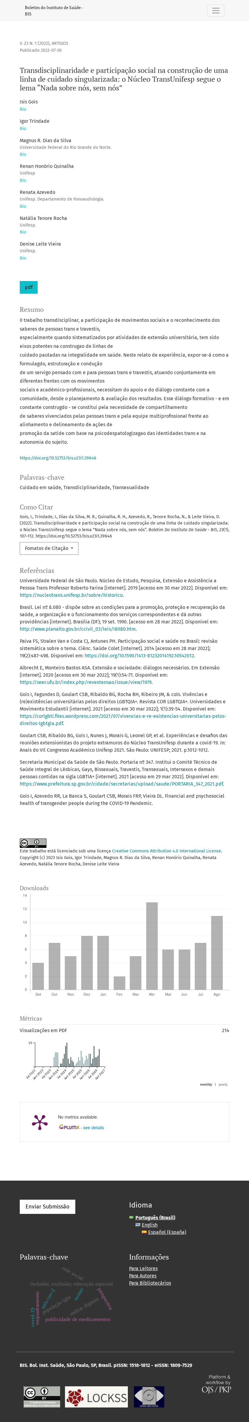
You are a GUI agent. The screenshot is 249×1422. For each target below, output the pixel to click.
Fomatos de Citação (47, 548)
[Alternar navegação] (215, 11)
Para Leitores (143, 1268)
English (150, 1225)
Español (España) (167, 1232)
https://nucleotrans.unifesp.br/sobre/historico (71, 595)
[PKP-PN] (96, 1396)
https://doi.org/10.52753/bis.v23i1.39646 (58, 458)
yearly (223, 1085)
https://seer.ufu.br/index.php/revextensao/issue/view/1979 (86, 682)
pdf (28, 287)
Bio (23, 109)
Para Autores (142, 1276)
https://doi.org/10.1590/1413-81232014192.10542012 (139, 656)
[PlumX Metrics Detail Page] (40, 1122)
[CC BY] (41, 1396)
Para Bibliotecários (150, 1283)
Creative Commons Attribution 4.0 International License (166, 851)
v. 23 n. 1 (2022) (34, 43)
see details (93, 1127)
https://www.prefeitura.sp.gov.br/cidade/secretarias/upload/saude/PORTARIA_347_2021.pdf (121, 784)
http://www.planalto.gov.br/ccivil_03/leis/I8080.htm (78, 629)
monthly (206, 1085)
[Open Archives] (149, 1396)
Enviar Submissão (48, 1206)
